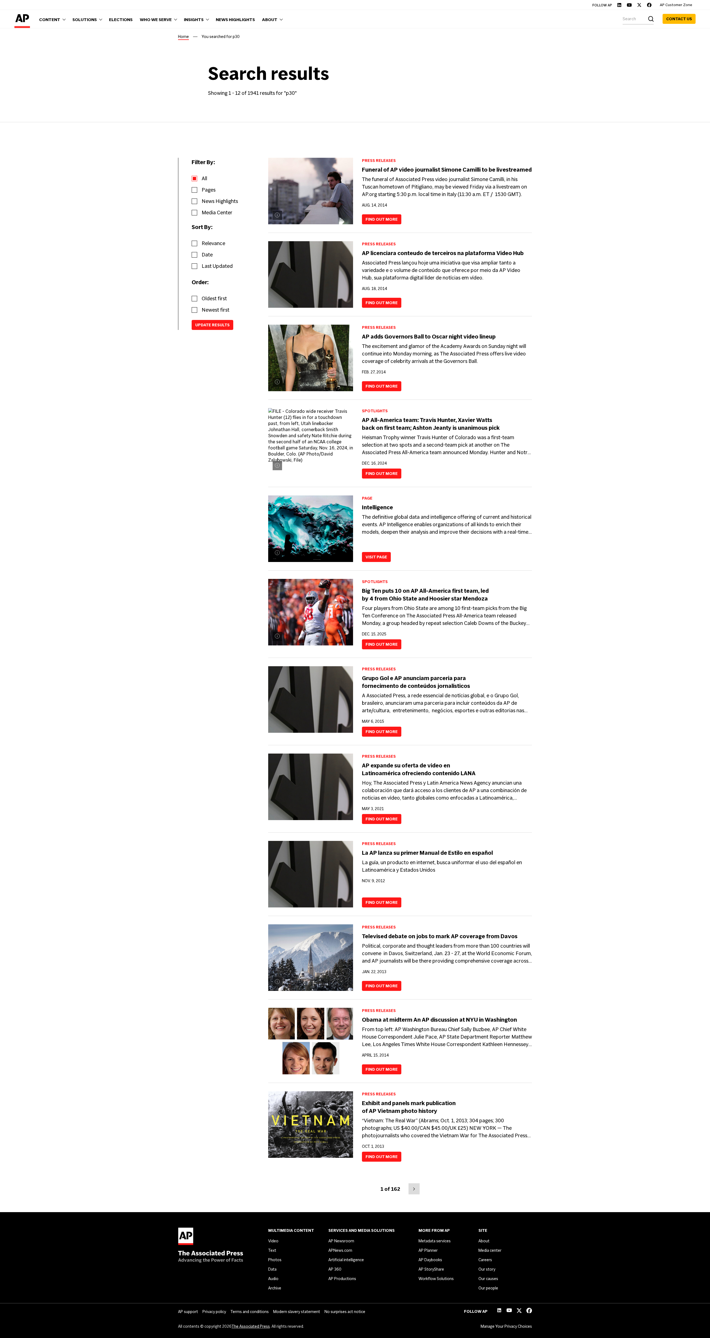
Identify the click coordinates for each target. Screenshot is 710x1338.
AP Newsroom (341, 1241)
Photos (275, 1260)
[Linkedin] (619, 5)
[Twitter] (639, 5)
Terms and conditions (249, 1311)
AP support (188, 1311)
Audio (273, 1278)
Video (273, 1241)
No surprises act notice (344, 1311)
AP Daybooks (430, 1260)
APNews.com (340, 1250)
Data (272, 1269)
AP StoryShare (431, 1269)
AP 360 (334, 1269)
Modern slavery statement (296, 1311)
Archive (274, 1288)
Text (272, 1250)
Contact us (679, 19)
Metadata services (435, 1241)
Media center (489, 1250)
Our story (486, 1269)
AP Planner (428, 1250)
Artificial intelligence (346, 1260)
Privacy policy (214, 1311)
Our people (488, 1288)
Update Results (212, 325)
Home (183, 36)
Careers (485, 1260)
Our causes (488, 1278)
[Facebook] (649, 5)
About (484, 1241)
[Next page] (414, 1188)
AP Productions (342, 1278)
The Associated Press (251, 1326)
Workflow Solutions (436, 1278)
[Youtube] (629, 5)
